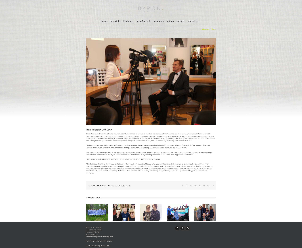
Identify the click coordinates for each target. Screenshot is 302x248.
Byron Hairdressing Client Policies (99, 241)
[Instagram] (188, 228)
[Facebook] (177, 228)
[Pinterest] (182, 228)
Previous (205, 29)
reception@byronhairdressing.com (99, 237)
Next (212, 29)
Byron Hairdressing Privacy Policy (98, 246)
